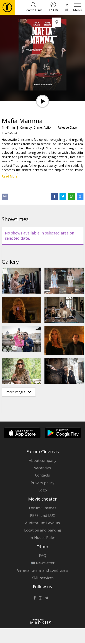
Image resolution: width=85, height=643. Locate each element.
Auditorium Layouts (42, 522)
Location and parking (42, 530)
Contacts (42, 475)
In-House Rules (43, 537)
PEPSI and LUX (42, 515)
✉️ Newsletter (42, 562)
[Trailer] (42, 101)
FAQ (42, 555)
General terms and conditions (42, 570)
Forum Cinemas (42, 507)
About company (42, 460)
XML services (43, 577)
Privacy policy (42, 482)
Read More (9, 176)
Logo (42, 490)
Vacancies (42, 467)
